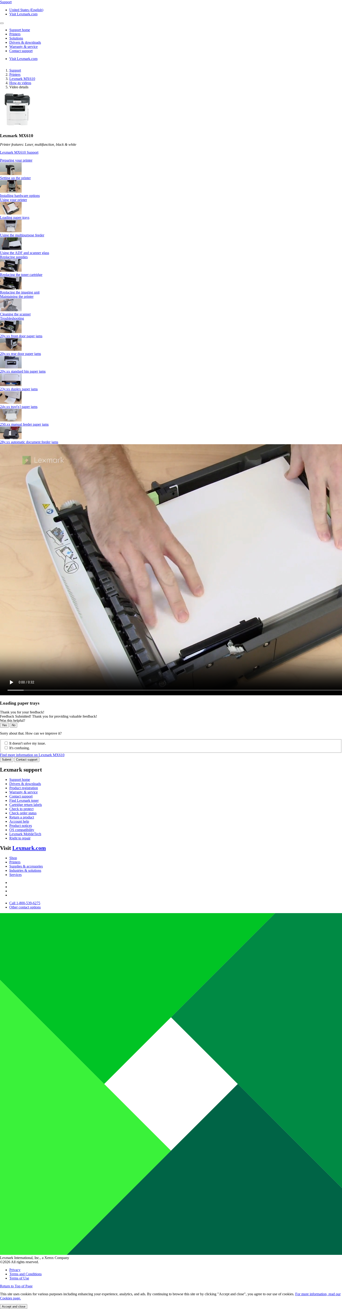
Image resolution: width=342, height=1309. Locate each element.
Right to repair (19, 838)
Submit (6, 759)
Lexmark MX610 (22, 79)
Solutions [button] (16, 38)
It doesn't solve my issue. (27, 743)
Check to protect (21, 809)
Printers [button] (14, 34)
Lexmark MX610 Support (19, 152)
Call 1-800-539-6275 (24, 903)
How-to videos (20, 83)
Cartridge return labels (25, 805)
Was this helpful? (12, 720)
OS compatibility (21, 830)
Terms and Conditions (25, 1274)
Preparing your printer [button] (16, 160)
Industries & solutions (25, 870)
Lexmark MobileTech (25, 834)
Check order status (23, 813)
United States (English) (26, 10)
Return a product (21, 817)
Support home (19, 780)
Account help (19, 821)
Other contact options (25, 907)
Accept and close (13, 1306)
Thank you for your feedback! (22, 712)
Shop (13, 858)
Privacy (14, 1270)
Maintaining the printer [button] (17, 296)
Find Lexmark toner (24, 800)
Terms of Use (19, 1278)
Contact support (26, 759)
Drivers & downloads (25, 784)
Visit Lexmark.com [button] (23, 14)
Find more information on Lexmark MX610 (32, 755)
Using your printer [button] (13, 200)
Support (15, 70)
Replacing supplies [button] (14, 257)
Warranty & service (23, 792)
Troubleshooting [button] (12, 318)
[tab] (171, 160)
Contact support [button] (21, 51)
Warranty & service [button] (23, 47)
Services (15, 875)
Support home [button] (19, 30)
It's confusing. (19, 748)
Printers (14, 74)
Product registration (23, 788)
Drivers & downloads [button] (25, 42)
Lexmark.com (29, 848)
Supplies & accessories (26, 866)
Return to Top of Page (16, 1286)
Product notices (20, 826)
